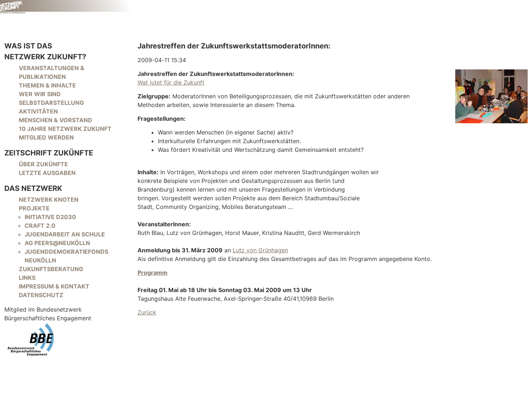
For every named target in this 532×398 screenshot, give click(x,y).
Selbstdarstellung (51, 102)
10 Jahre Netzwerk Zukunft (65, 128)
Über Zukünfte (43, 164)
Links (27, 277)
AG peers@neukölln (57, 243)
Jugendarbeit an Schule (65, 234)
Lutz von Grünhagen (260, 250)
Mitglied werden (46, 137)
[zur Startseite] (66, 7)
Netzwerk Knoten (49, 199)
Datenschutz (41, 295)
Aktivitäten (38, 111)
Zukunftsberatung (51, 269)
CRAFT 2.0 (40, 225)
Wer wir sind (40, 94)
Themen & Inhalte (47, 85)
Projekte (34, 208)
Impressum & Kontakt (54, 286)
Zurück (147, 312)
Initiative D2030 (50, 217)
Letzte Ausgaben (47, 172)
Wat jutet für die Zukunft (171, 82)
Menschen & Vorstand (55, 120)
